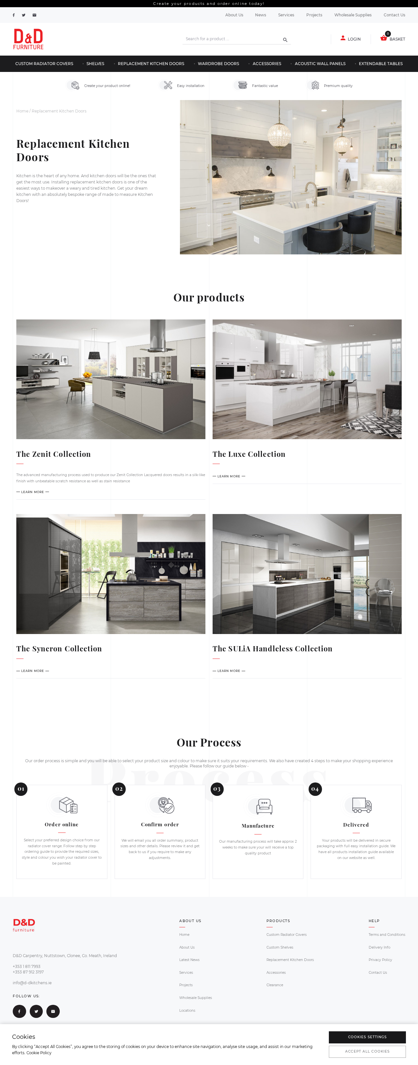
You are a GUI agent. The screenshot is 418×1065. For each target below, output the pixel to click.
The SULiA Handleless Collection (273, 648)
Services (286, 15)
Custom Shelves (279, 947)
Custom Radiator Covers (44, 63)
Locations (187, 1010)
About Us (234, 15)
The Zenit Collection (53, 454)
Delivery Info (379, 947)
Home (22, 111)
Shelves (95, 63)
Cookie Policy (38, 1053)
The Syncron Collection (59, 648)
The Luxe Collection (249, 454)
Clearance (274, 985)
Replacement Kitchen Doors (151, 63)
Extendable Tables (381, 63)
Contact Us (394, 15)
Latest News (189, 960)
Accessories (267, 63)
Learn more (32, 492)
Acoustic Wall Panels (320, 63)
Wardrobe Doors (218, 63)
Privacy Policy (380, 960)
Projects (314, 15)
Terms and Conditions (387, 935)
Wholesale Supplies (353, 15)
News (260, 15)
